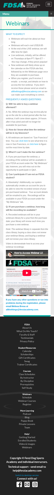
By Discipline (27, 380)
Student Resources (27, 348)
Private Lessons (27, 424)
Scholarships (27, 354)
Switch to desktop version (27, 475)
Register (27, 404)
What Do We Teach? (27, 331)
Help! (27, 434)
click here (23, 141)
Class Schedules (27, 374)
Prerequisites (27, 384)
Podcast (27, 413)
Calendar (27, 351)
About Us (27, 327)
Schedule (27, 397)
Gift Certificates (27, 357)
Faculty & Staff (27, 334)
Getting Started (27, 437)
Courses (27, 371)
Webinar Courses (27, 400)
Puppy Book (27, 420)
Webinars (27, 394)
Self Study (27, 387)
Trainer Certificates (27, 364)
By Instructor (27, 377)
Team (27, 427)
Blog (27, 417)
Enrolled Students (27, 440)
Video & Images (27, 443)
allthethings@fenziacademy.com (26, 91)
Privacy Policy (27, 341)
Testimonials (27, 337)
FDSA (27, 324)
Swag (27, 361)
